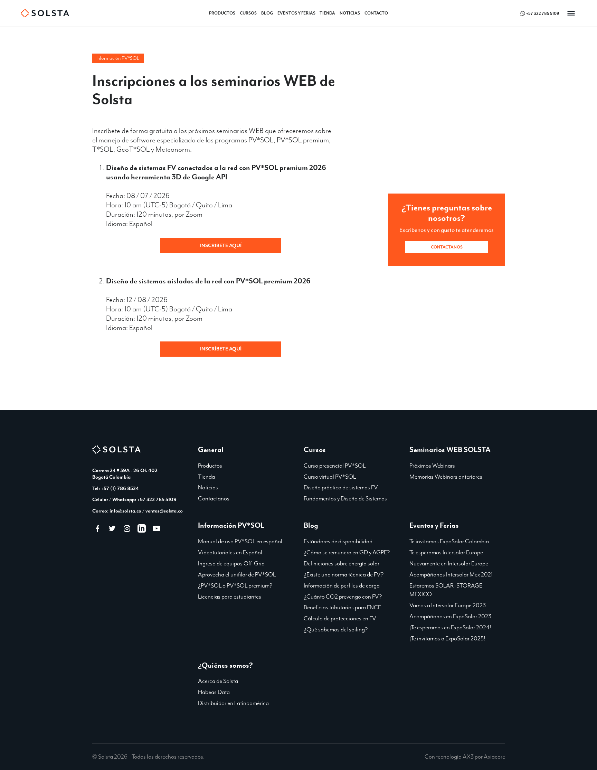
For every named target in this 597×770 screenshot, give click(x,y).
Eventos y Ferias (296, 13)
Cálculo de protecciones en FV (340, 618)
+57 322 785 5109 (542, 13)
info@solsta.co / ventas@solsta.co (146, 511)
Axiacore (494, 756)
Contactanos (447, 247)
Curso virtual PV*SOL (330, 476)
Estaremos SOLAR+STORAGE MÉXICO (445, 590)
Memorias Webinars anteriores (445, 476)
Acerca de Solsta (218, 681)
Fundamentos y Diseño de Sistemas (345, 498)
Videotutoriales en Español (230, 552)
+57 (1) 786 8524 (120, 488)
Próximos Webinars (432, 465)
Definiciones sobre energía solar (341, 563)
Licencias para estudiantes (229, 596)
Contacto (376, 13)
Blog (267, 13)
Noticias (350, 13)
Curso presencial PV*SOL (335, 465)
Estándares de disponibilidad (338, 541)
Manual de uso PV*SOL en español (240, 541)
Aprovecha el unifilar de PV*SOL (237, 574)
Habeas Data (214, 692)
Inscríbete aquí (220, 245)
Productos (222, 13)
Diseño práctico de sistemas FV (341, 487)
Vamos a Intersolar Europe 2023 (447, 605)
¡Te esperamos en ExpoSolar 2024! (450, 627)
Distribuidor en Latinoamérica (233, 703)
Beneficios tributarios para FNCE (342, 607)
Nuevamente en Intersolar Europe (448, 563)
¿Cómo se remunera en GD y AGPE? (347, 552)
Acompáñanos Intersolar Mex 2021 (451, 574)
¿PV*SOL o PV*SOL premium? (235, 585)
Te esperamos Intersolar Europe (446, 552)
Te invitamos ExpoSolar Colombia (449, 541)
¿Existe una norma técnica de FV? (343, 574)
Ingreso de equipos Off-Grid (231, 563)
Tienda (327, 13)
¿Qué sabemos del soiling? (336, 629)
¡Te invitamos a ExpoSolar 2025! (447, 638)
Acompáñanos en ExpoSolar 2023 (450, 616)
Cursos (248, 13)
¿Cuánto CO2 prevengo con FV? (343, 596)
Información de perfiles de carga (342, 585)
